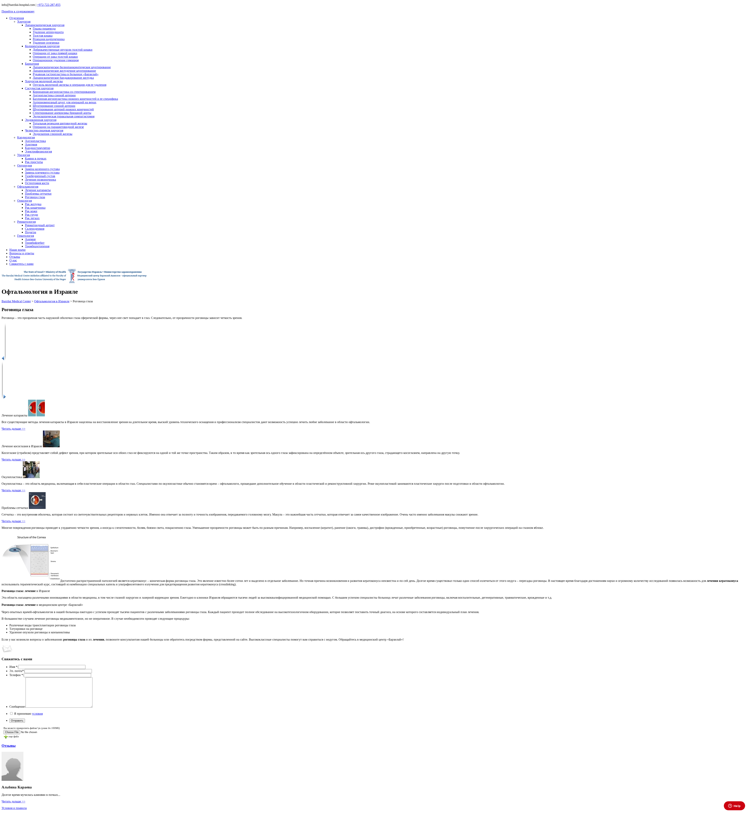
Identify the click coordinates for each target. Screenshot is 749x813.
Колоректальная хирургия (42, 46)
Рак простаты (34, 162)
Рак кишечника (35, 207)
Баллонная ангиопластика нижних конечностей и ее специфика (75, 98)
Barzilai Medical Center (16, 301)
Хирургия (23, 21)
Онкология (24, 200)
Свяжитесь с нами (21, 263)
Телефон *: (16, 675)
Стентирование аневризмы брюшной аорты (62, 112)
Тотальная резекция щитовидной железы (60, 123)
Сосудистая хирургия (39, 88)
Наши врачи (17, 249)
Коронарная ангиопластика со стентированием (64, 91)
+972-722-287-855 (48, 4)
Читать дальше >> (13, 428)
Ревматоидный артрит (40, 225)
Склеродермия (34, 228)
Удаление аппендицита (48, 32)
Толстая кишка (42, 35)
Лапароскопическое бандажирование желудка (63, 77)
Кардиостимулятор (37, 148)
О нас (13, 260)
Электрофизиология (38, 151)
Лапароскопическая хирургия (44, 25)
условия (37, 713)
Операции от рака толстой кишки (55, 56)
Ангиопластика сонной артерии (54, 95)
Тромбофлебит (34, 242)
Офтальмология (27, 186)
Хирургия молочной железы (44, 81)
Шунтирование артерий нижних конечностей (63, 109)
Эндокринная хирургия (40, 120)
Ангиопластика (35, 141)
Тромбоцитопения (37, 246)
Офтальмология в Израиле (51, 301)
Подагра (30, 232)
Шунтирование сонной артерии (54, 105)
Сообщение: (17, 706)
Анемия (30, 239)
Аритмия (31, 144)
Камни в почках (35, 158)
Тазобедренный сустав (40, 176)
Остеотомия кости (37, 183)
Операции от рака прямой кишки (55, 53)
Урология (23, 155)
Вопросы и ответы (21, 253)
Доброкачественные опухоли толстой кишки (62, 49)
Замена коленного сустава (42, 169)
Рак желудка (33, 204)
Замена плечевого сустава (42, 172)
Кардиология (26, 137)
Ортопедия (24, 165)
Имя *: (13, 666)
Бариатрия (32, 63)
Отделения (16, 18)
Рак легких (32, 218)
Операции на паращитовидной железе (58, 127)
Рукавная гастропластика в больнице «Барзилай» (66, 74)
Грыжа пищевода (44, 28)
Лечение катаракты (38, 190)
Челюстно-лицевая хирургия (44, 130)
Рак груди (31, 214)
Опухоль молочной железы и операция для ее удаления (69, 84)
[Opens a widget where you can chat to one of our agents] (734, 806)
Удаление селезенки (46, 42)
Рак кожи (31, 211)
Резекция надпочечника (49, 39)
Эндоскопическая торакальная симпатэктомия (63, 116)
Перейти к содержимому (18, 11)
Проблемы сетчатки (38, 193)
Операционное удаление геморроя (56, 60)
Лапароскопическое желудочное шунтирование (64, 70)
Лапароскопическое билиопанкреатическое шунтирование (72, 67)
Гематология (25, 235)
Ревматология (26, 221)
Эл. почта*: (17, 671)
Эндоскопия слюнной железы (52, 134)
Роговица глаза (35, 197)
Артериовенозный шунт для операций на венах (64, 102)
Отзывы (14, 256)
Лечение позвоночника (40, 179)
